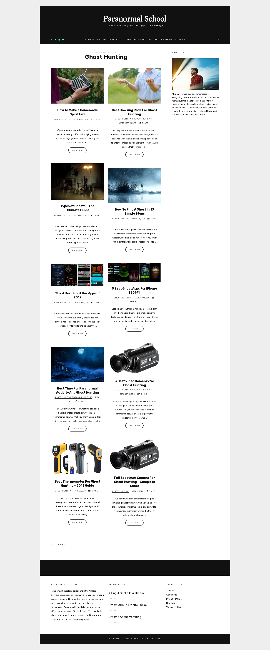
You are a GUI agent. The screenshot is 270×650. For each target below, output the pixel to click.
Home (88, 39)
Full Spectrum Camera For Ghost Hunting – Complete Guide (134, 482)
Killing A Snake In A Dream (126, 593)
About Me (171, 594)
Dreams (180, 39)
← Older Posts (60, 544)
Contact (171, 590)
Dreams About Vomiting (125, 617)
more (202, 114)
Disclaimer (172, 603)
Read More (77, 150)
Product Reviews (160, 39)
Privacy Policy (174, 599)
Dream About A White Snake (128, 605)
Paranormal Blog (109, 39)
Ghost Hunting (135, 39)
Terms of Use (174, 607)
